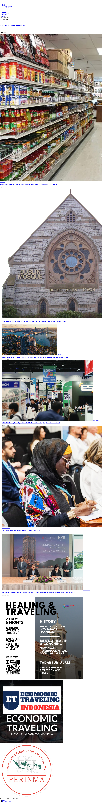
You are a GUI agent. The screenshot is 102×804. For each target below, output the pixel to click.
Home (3, 4)
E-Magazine (4, 14)
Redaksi (3, 800)
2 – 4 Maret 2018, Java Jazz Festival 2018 (12, 25)
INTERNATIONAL (8, 6)
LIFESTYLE (7, 11)
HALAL (4, 12)
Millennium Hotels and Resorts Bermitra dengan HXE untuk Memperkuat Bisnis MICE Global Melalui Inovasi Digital (38, 592)
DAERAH (7, 7)
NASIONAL (7, 8)
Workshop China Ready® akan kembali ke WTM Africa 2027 (21, 530)
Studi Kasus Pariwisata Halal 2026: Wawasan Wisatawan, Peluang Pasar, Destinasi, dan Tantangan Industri (35, 321)
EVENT (1, 22)
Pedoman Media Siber (6, 801)
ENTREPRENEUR (60, 354)
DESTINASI (4, 5)
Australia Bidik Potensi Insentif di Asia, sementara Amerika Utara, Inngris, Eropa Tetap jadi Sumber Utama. (35, 357)
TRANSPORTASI (8, 9)
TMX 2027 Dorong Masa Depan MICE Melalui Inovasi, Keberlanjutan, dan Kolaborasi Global (31, 423)
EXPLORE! (2, 182)
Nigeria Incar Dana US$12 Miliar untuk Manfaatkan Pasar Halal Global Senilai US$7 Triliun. (28, 184)
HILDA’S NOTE (5, 13)
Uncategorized (96, 420)
